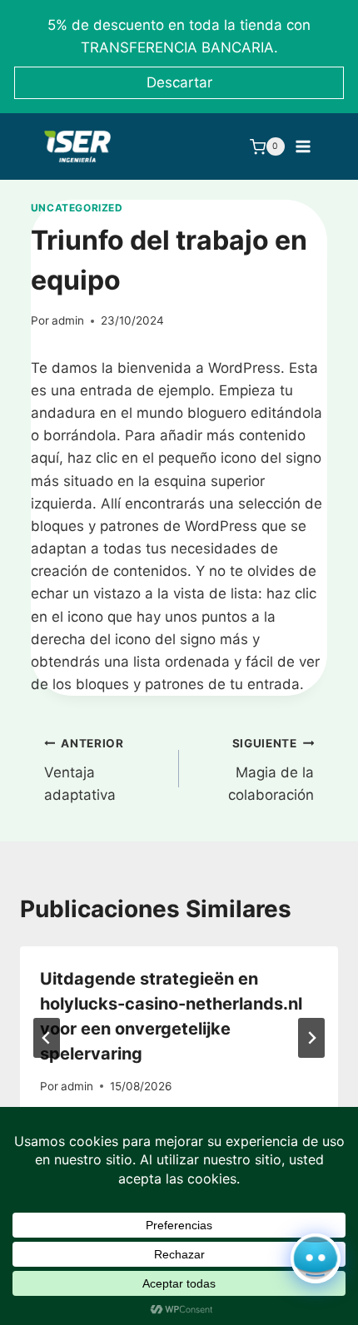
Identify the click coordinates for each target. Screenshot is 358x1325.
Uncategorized (77, 207)
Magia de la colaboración (271, 770)
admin (68, 320)
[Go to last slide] (46, 1038)
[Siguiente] (311, 1038)
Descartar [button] (179, 82)
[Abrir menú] (304, 146)
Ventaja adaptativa (84, 770)
